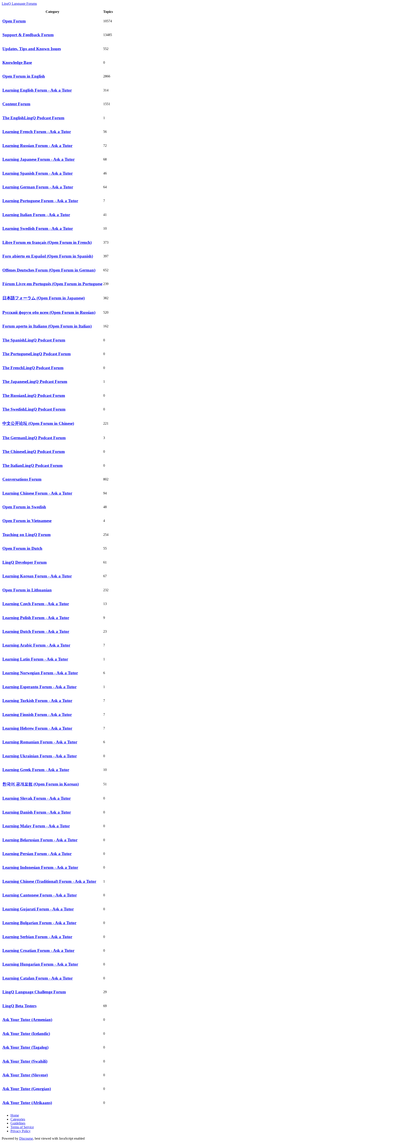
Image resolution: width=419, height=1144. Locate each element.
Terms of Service (22, 1127)
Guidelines (17, 1123)
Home (14, 1115)
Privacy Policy (20, 1131)
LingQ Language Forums (19, 3)
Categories (17, 1119)
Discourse (26, 1138)
